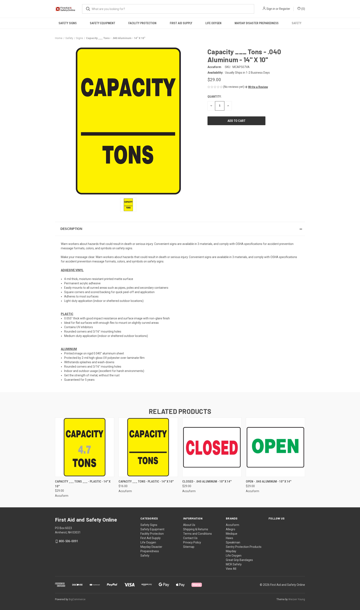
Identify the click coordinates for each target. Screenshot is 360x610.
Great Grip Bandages (239, 560)
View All (231, 568)
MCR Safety (234, 564)
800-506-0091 (68, 541)
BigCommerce (77, 599)
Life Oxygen (213, 23)
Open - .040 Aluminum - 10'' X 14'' (268, 481)
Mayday (231, 551)
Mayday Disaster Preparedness (257, 23)
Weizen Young (296, 599)
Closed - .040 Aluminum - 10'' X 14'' (206, 481)
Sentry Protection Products (243, 546)
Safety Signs (68, 23)
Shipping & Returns (195, 529)
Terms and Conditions (197, 533)
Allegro (230, 529)
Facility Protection (142, 23)
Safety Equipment (102, 23)
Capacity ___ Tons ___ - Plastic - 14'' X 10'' (82, 484)
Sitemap (188, 546)
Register (284, 8)
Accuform (232, 525)
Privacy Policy (192, 542)
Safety (296, 23)
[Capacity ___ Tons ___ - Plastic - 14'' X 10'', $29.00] (84, 447)
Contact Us (190, 538)
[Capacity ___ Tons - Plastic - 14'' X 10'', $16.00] (148, 447)
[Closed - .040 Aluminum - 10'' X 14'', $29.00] (212, 447)
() (303, 8)
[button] (256, 87)
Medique (231, 533)
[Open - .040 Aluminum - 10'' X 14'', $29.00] (275, 447)
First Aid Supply (181, 23)
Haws (229, 538)
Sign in (270, 8)
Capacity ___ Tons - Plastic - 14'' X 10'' (146, 481)
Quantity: (214, 96)
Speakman (233, 542)
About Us (189, 525)
